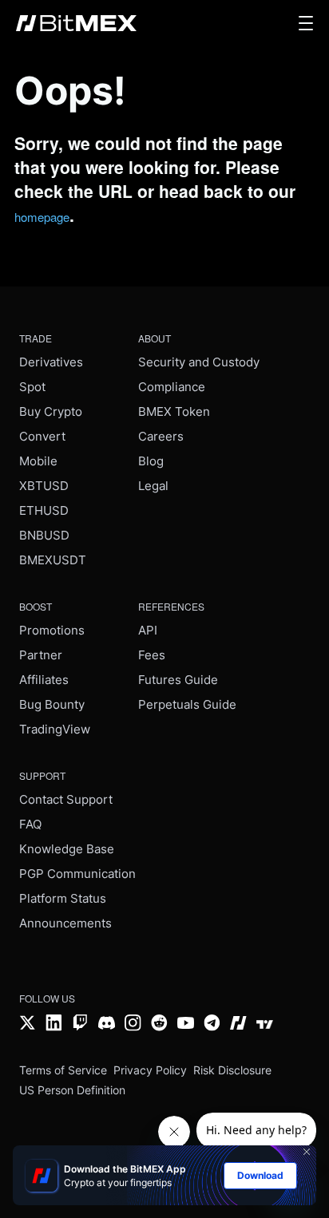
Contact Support (66, 799)
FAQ (30, 824)
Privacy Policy (150, 1070)
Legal (153, 485)
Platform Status (62, 898)
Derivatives (51, 362)
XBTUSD (44, 485)
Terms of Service (63, 1070)
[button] (306, 23)
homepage (41, 216)
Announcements (65, 923)
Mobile (38, 461)
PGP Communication (77, 873)
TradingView (54, 729)
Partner (40, 654)
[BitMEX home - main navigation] (76, 23)
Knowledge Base (66, 848)
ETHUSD (44, 510)
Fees (151, 654)
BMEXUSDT (52, 559)
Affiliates (44, 679)
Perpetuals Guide (187, 704)
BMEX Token (174, 411)
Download (260, 1175)
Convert (42, 436)
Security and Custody (199, 362)
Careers (161, 436)
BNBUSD (44, 535)
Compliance (171, 386)
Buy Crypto (50, 411)
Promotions (52, 630)
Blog (151, 461)
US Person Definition (72, 1090)
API (147, 630)
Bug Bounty (52, 704)
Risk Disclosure (232, 1070)
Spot (32, 386)
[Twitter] (27, 1024)
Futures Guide (178, 679)
